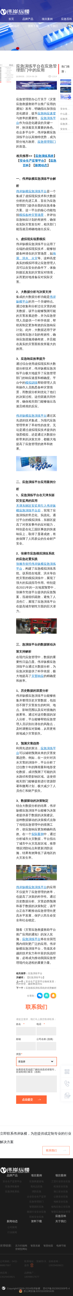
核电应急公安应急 (60, 1206)
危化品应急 (36, 1186)
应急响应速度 (47, 113)
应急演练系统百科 (65, 118)
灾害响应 (37, 676)
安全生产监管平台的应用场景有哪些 (65, 129)
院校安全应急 (36, 1217)
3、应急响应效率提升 (8, 71)
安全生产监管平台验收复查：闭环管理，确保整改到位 (36, 982)
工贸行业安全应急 (60, 1181)
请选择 (21, 1061)
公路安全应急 (61, 1196)
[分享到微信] (39, 995)
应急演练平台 (31, 939)
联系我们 (51, 1150)
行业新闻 (12, 1232)
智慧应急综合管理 (60, 1212)
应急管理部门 (47, 141)
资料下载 (33, 26)
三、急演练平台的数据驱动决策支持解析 (8, 77)
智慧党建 (35, 1245)
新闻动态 (13, 26)
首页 (11, 19)
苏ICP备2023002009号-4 (56, 1288)
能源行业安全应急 (36, 1212)
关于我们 (52, 26)
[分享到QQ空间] (46, 995)
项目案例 (47, 19)
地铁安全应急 (61, 1201)
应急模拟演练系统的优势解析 (41, 987)
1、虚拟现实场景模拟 (8, 68)
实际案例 (37, 834)
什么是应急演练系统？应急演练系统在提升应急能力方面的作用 (65, 113)
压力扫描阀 (21, 1245)
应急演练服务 (12, 1186)
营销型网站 (21, 1249)
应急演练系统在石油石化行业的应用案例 (65, 124)
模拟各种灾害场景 (31, 215)
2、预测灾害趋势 (8, 80)
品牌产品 (27, 19)
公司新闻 (12, 1227)
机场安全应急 (61, 1186)
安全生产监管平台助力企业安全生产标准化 (65, 108)
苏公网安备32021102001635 (39, 1291)
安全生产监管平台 (32, 160)
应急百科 (66, 19)
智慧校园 (48, 1245)
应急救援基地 (36, 1181)
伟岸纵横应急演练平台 (31, 191)
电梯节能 (61, 1245)
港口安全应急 (61, 1191)
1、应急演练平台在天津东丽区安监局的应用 (10, 74)
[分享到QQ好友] (53, 995)
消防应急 (36, 1191)
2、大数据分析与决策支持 (9, 70)
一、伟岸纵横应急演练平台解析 (7, 67)
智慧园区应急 (36, 1206)
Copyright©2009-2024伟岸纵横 (24, 1288)
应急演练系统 (44, 156)
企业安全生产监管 (36, 1196)
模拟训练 (31, 382)
